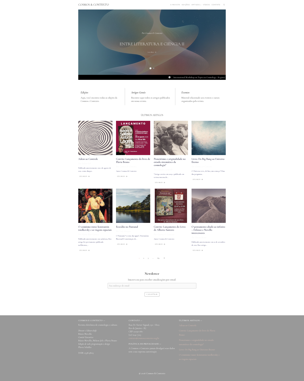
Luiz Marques (125, 231)
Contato (216, 5)
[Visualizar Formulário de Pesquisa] (224, 4)
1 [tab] (150, 68)
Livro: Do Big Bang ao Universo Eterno (197, 349)
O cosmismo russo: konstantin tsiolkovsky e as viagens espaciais (95, 228)
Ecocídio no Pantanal (127, 226)
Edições (186, 5)
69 (158, 258)
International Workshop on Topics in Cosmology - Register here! (187, 77)
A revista (175, 5)
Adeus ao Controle (88, 159)
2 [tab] (154, 68)
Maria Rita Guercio (90, 234)
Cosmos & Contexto (153, 30)
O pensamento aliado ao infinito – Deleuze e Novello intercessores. (208, 230)
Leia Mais (151, 54)
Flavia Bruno (200, 237)
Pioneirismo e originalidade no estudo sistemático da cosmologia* (170, 162)
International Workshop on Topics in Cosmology (152, 44)
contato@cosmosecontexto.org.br (144, 338)
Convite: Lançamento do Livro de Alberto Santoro (170, 228)
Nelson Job (86, 163)
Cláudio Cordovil (164, 169)
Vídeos (206, 5)
